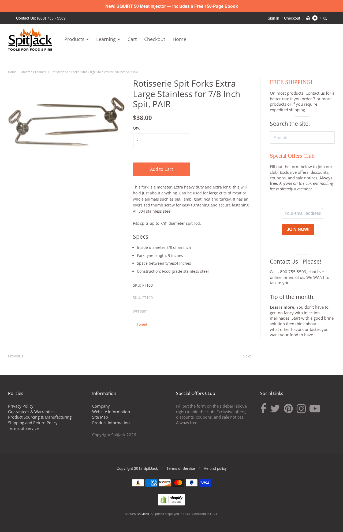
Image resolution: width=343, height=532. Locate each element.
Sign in (273, 18)
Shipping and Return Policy (33, 422)
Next (247, 356)
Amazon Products (33, 72)
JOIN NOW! (298, 229)
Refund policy (215, 468)
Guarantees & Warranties (31, 411)
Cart (132, 39)
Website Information (111, 411)
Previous (15, 356)
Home (179, 39)
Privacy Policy (20, 406)
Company (101, 406)
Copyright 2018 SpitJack (137, 468)
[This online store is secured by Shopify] (171, 504)
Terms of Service (23, 428)
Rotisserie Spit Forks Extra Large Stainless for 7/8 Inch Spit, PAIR (95, 72)
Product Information (111, 422)
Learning (106, 39)
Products (74, 39)
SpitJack (143, 513)
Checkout (154, 39)
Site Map (100, 417)
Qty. (136, 128)
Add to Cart (161, 169)
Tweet (142, 324)
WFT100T (140, 311)
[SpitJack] (30, 39)
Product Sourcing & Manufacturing (40, 417)
